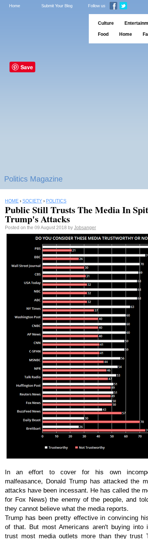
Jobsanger (85, 227)
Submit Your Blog (56, 5)
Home (14, 5)
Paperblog (42, 29)
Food (103, 34)
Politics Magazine (33, 179)
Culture (106, 23)
